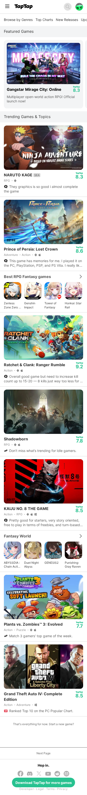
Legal (40, 789)
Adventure (11, 255)
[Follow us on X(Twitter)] (39, 774)
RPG (7, 180)
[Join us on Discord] (30, 774)
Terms (50, 789)
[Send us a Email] (66, 774)
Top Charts (44, 20)
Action (26, 255)
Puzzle (21, 630)
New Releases (67, 20)
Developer (26, 789)
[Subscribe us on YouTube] (48, 774)
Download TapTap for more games (43, 783)
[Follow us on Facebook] (20, 774)
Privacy (62, 789)
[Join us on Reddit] (57, 774)
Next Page (43, 753)
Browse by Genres (18, 20)
